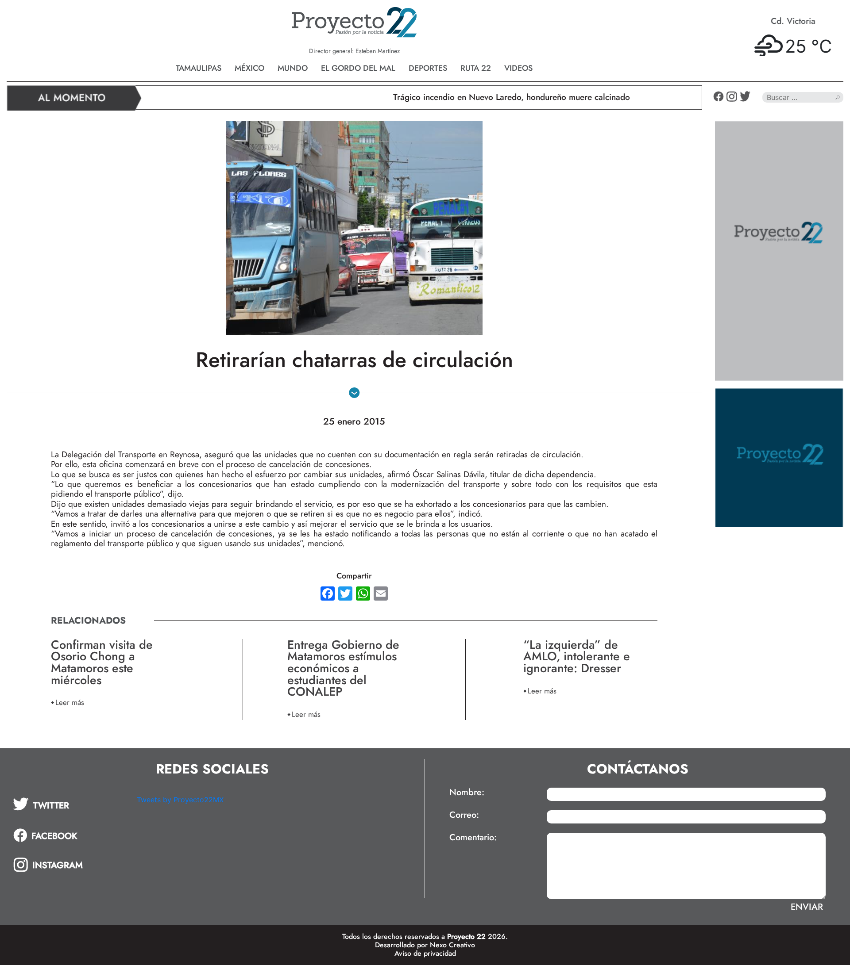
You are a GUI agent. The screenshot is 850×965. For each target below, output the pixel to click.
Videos (518, 68)
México (249, 68)
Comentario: (473, 837)
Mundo (293, 68)
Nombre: (466, 792)
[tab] (69, 804)
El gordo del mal (358, 68)
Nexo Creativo (452, 945)
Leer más (69, 702)
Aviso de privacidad (425, 953)
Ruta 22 (475, 68)
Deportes (428, 68)
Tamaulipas (198, 68)
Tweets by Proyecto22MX (180, 799)
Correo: (464, 815)
